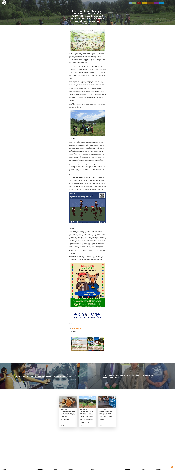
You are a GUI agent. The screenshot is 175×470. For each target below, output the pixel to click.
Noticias (66, 409)
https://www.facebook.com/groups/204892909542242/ (80, 325)
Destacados (87, 8)
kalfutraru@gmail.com (76, 328)
